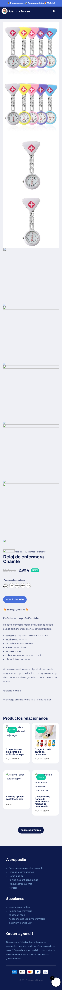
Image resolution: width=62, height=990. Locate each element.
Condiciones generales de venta (26, 868)
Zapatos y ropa (17, 915)
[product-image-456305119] (31, 191)
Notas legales (16, 876)
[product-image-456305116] (31, 277)
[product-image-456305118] (31, 336)
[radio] (6, 585)
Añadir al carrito (15, 599)
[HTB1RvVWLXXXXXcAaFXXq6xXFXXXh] (31, 512)
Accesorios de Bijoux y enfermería (27, 919)
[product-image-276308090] (31, 78)
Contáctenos (14, 958)
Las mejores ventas (19, 907)
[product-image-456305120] (31, 453)
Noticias (13, 888)
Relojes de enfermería (20, 911)
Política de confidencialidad (23, 880)
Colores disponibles (14, 580)
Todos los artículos (31, 830)
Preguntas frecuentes (20, 884)
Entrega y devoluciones (21, 872)
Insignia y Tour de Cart (20, 923)
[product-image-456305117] (31, 395)
